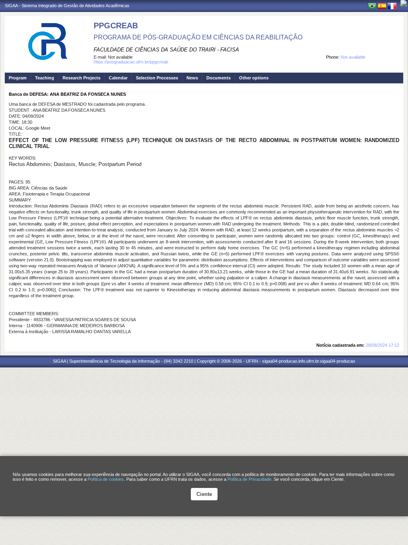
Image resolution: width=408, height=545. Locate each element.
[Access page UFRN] (403, 3)
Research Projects (81, 77)
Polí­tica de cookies (106, 479)
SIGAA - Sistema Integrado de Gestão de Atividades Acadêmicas (67, 5)
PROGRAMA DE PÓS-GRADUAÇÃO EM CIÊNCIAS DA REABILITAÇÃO (198, 37)
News (192, 77)
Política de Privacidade (249, 479)
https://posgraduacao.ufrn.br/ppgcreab (131, 61)
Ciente (204, 494)
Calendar (118, 77)
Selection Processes (157, 77)
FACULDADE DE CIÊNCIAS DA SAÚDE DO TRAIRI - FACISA (166, 50)
